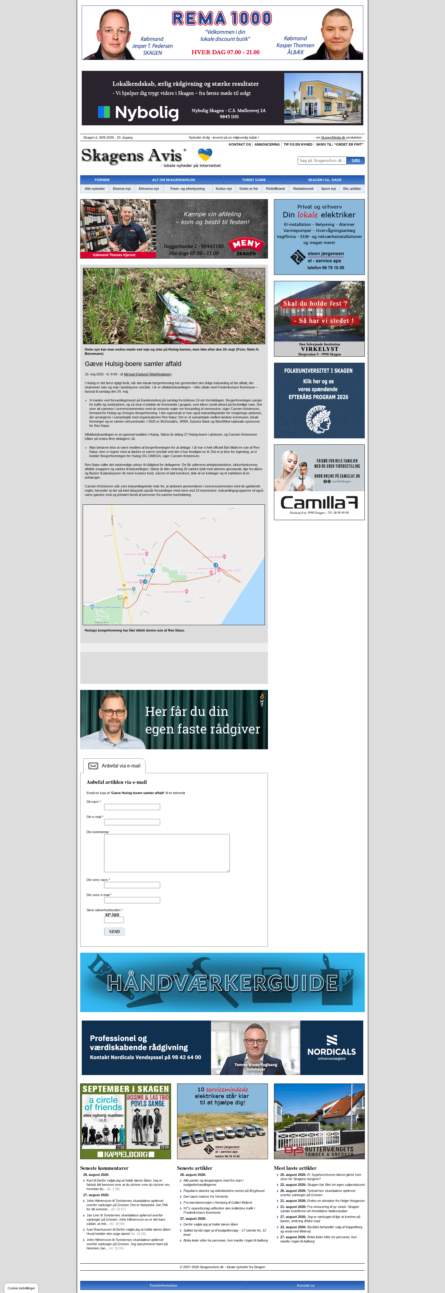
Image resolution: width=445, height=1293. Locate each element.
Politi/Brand (275, 188)
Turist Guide (254, 180)
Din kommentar (98, 832)
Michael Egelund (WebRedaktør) (148, 374)
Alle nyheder (95, 188)
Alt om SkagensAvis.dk (173, 180)
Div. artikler (352, 188)
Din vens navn (98, 880)
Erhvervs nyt (149, 188)
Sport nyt (328, 188)
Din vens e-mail (99, 895)
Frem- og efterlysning (187, 188)
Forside (102, 180)
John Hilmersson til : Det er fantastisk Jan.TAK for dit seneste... (127, 1205)
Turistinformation (163, 1285)
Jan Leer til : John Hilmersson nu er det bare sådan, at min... (126, 1219)
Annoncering (267, 144)
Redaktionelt (303, 188)
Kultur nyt (224, 188)
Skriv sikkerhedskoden (105, 910)
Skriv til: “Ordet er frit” (340, 144)
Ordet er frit (248, 188)
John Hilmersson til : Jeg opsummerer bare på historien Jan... (127, 1244)
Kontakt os (240, 144)
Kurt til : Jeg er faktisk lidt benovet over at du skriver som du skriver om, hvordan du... (128, 1185)
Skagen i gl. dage (324, 180)
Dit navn (94, 801)
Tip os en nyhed (298, 144)
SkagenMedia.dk (333, 137)
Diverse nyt (122, 188)
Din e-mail (95, 817)
